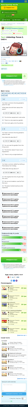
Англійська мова (20, 23)
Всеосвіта (3, 23)
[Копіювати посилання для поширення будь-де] (12, 281)
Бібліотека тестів (11, 23)
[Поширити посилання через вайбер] (16, 281)
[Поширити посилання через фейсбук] (14, 281)
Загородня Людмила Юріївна (14, 28)
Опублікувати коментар (14, 393)
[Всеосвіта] (2, 1)
